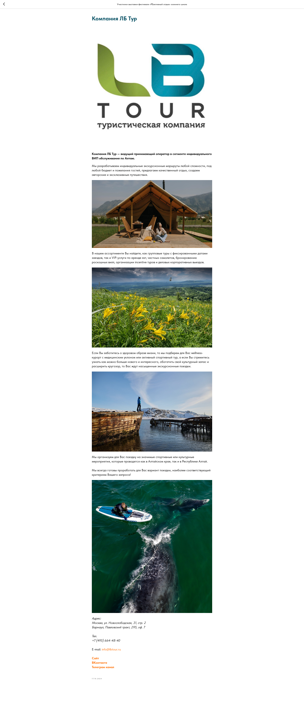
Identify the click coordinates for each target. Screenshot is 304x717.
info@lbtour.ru (111, 649)
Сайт (95, 658)
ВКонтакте (99, 663)
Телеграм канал (103, 667)
